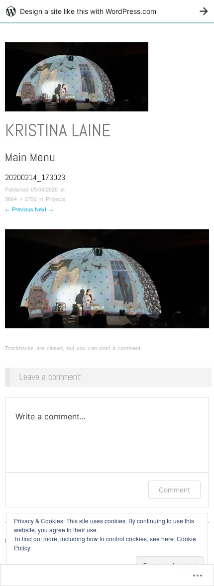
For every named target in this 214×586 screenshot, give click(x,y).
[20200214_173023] (107, 277)
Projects (56, 198)
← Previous (19, 209)
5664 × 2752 (21, 198)
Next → (44, 209)
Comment (174, 490)
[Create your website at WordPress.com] (107, 11)
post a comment (120, 348)
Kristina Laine (57, 130)
